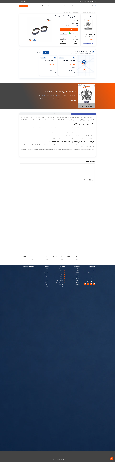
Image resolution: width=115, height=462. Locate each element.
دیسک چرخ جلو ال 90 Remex (28, 256)
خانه (94, 12)
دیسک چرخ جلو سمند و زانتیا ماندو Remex (88, 179)
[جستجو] (29, 6)
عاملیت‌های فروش (23, 5)
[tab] (83, 114)
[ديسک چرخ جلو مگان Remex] (57, 209)
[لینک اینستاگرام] (24, 1)
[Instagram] (91, 284)
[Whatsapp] (88, 284)
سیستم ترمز (84, 12)
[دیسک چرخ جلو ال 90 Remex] (27, 209)
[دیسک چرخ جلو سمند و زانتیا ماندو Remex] (87, 171)
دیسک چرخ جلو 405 (44, 256)
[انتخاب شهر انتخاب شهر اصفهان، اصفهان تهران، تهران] (31, 52)
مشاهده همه (46, 52)
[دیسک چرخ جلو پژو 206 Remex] (72, 209)
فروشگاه (89, 12)
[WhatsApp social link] (23, 1)
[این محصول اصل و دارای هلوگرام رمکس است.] (77, 25)
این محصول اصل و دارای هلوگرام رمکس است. (69, 26)
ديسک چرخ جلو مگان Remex (58, 256)
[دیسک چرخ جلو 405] (42, 209)
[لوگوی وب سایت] (94, 5)
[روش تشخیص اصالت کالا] (83, 43)
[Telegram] (94, 284)
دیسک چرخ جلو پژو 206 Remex (72, 256)
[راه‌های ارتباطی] (111, 458)
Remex (92, 181)
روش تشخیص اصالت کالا (88, 43)
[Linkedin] (85, 284)
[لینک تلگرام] (21, 1)
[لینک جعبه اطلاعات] (19, 1)
